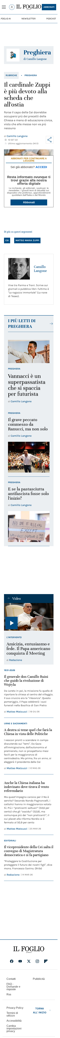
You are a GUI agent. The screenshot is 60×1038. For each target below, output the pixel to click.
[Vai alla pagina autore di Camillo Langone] (19, 269)
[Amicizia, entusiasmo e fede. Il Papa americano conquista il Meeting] (29, 617)
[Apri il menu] (3, 7)
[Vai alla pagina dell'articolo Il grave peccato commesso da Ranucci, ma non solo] (29, 457)
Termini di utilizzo (12, 1014)
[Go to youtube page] (20, 961)
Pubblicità (39, 978)
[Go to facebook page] (11, 961)
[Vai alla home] (29, 7)
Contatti (11, 978)
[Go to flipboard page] (46, 961)
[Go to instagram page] (37, 961)
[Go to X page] (28, 961)
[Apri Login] (12, 7)
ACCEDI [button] (41, 167)
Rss (8, 994)
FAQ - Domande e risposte (13, 987)
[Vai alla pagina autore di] (13, 55)
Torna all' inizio (39, 1010)
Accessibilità (14, 1020)
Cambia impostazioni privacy (14, 1029)
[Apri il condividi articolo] (50, 140)
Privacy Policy (14, 1007)
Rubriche (11, 75)
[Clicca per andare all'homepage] (29, 949)
